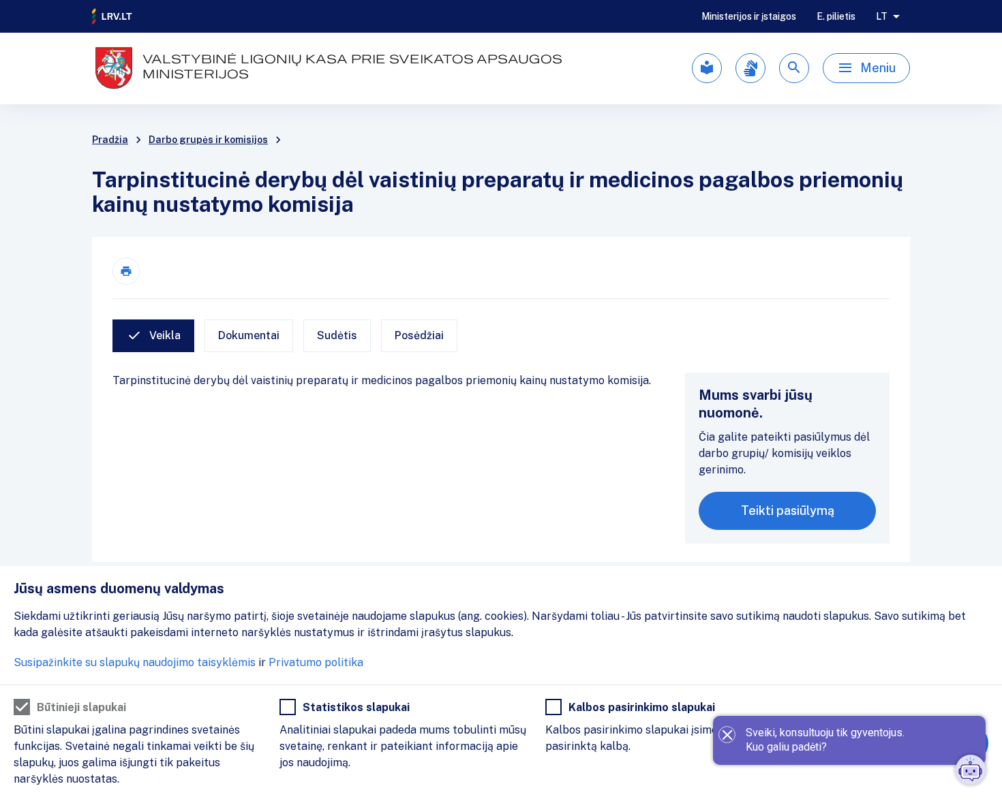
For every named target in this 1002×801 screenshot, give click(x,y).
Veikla (165, 335)
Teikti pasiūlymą (787, 510)
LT (881, 16)
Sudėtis (337, 335)
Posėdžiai (419, 335)
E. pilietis (836, 16)
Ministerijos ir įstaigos (748, 16)
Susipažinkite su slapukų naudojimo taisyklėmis (135, 662)
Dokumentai (248, 335)
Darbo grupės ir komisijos (208, 139)
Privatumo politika (316, 662)
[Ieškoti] (794, 68)
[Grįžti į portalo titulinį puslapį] (112, 16)
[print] (126, 271)
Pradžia (110, 139)
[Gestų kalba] (750, 68)
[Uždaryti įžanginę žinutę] (726, 734)
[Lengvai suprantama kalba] (707, 68)
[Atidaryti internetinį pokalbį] (971, 770)
